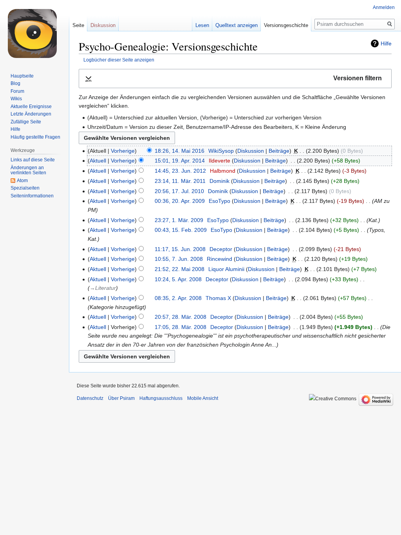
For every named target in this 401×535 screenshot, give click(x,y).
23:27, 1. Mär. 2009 (179, 220)
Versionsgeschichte (286, 25)
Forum (17, 91)
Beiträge (279, 151)
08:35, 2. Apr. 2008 (178, 298)
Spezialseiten (25, 188)
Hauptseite (22, 76)
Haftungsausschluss (160, 398)
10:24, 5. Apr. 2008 (178, 279)
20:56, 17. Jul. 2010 (179, 191)
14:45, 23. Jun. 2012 (180, 171)
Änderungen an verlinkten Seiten (28, 170)
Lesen (202, 25)
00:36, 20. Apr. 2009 (180, 201)
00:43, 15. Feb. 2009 (181, 230)
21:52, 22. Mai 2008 (179, 269)
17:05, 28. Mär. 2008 (180, 327)
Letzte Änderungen (31, 114)
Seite (78, 25)
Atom (22, 180)
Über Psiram (121, 398)
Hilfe (386, 43)
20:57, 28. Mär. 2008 (180, 317)
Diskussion (250, 151)
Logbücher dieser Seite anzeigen (118, 59)
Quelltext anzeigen (236, 25)
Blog (15, 83)
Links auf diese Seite (33, 160)
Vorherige (123, 151)
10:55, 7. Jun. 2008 (179, 259)
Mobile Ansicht (202, 398)
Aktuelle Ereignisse (31, 106)
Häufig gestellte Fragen (35, 137)
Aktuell (98, 160)
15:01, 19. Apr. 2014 (180, 160)
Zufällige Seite (26, 122)
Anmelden (384, 7)
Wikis (16, 98)
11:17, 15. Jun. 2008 (180, 249)
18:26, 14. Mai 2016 (179, 151)
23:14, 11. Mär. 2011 (180, 181)
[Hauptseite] (34, 31)
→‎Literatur (103, 288)
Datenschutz (90, 398)
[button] (235, 78)
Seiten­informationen (32, 196)
